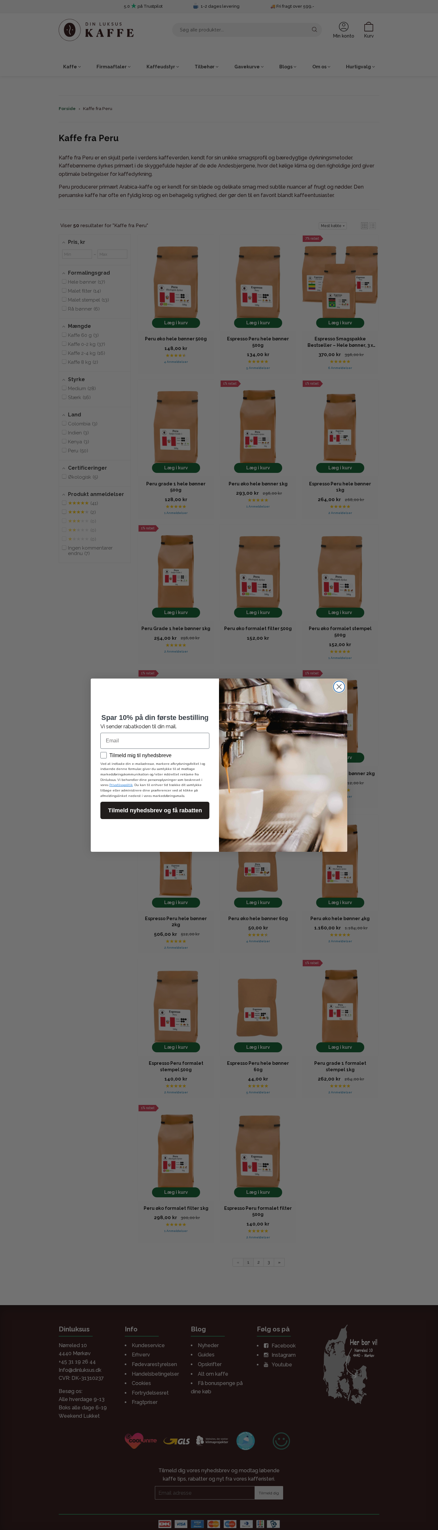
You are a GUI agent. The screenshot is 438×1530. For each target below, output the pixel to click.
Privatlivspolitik (121, 785)
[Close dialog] (339, 686)
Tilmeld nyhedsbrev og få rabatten (155, 810)
